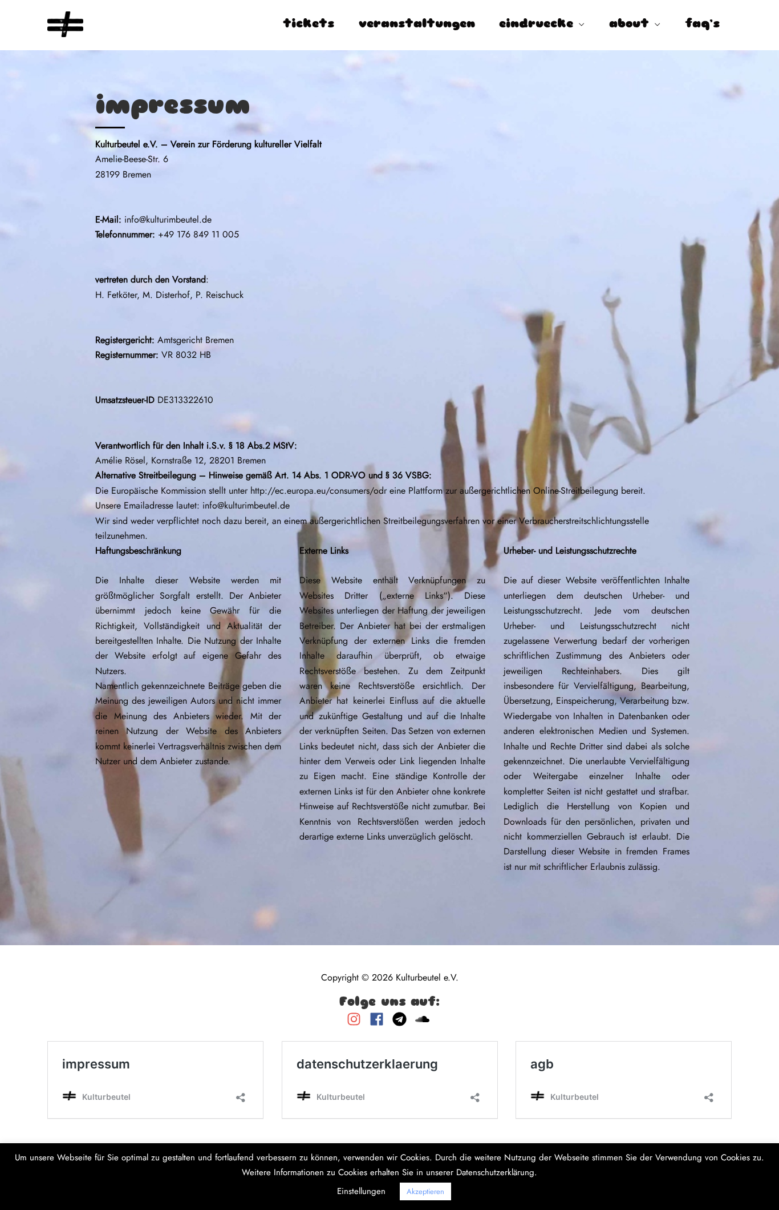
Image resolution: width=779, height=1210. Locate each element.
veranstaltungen (417, 24)
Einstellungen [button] (361, 1191)
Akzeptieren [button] (425, 1191)
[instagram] (357, 1019)
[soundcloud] (423, 1019)
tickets (308, 24)
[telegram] (402, 1019)
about (629, 24)
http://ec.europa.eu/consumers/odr (318, 490)
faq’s (702, 24)
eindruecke (536, 24)
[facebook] (380, 1019)
